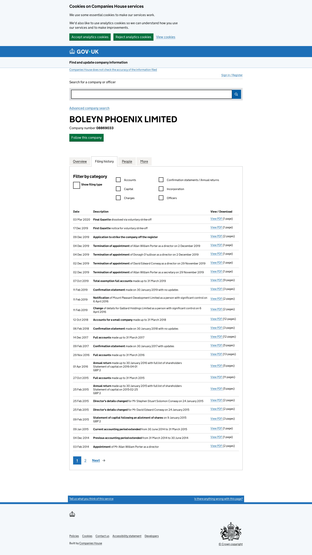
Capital (128, 189)
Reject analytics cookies (133, 37)
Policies (74, 536)
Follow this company (86, 137)
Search (236, 94)
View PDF (217, 218)
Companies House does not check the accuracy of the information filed (113, 69)
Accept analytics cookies (90, 37)
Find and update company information (98, 62)
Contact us (102, 536)
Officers (172, 198)
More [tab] (144, 161)
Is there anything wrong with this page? (218, 498)
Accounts (130, 180)
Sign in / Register (232, 75)
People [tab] (127, 161)
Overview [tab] (80, 161)
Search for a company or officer (92, 82)
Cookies (87, 536)
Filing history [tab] (104, 161)
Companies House (90, 543)
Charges (129, 198)
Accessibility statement (126, 536)
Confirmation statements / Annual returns (193, 180)
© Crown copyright (231, 544)
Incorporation (175, 189)
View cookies (165, 37)
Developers (152, 536)
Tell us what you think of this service (91, 498)
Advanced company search (89, 108)
